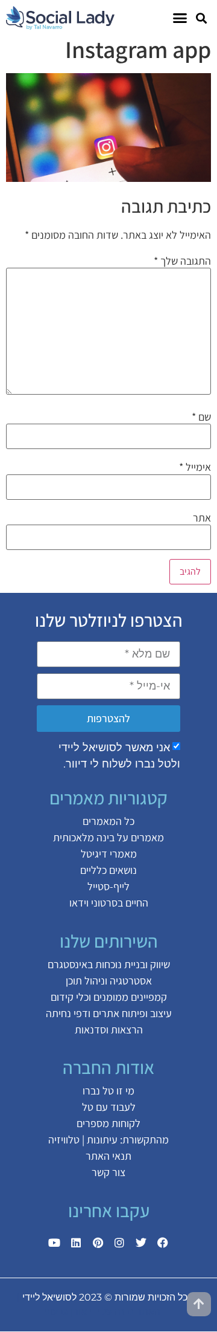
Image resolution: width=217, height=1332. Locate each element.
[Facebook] (163, 1242)
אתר (202, 517)
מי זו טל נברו (108, 1091)
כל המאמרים (108, 821)
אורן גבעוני (65, 1311)
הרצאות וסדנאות (109, 1029)
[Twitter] (141, 1242)
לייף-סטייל (108, 886)
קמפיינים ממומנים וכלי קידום (109, 997)
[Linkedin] (76, 1242)
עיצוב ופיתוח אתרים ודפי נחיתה (109, 1013)
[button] (201, 18)
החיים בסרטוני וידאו (108, 903)
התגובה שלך (182, 261)
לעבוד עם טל (109, 1107)
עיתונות (102, 1139)
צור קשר (108, 1172)
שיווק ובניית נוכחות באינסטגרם (109, 964)
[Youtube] (54, 1242)
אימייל (195, 467)
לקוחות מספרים (108, 1123)
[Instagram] (119, 1242)
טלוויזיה (64, 1139)
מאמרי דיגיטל (109, 854)
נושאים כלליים (108, 870)
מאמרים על (139, 837)
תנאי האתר (108, 1156)
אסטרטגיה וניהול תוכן (109, 981)
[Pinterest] (97, 1242)
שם (201, 417)
